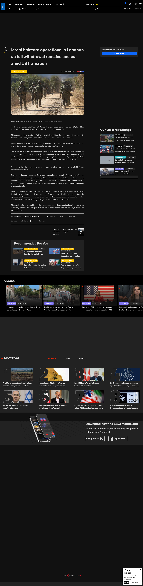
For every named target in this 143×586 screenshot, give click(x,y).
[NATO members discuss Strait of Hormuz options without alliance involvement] (125, 400)
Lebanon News (119, 168)
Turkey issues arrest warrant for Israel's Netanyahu (16, 407)
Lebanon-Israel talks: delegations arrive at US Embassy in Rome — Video (24, 308)
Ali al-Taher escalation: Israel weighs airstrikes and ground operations (33, 253)
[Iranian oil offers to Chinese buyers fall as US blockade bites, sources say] (89, 400)
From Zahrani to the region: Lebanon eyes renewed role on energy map (35, 266)
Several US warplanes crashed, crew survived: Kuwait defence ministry (124, 161)
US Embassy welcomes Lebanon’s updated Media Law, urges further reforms (124, 384)
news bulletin (30, 4)
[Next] (140, 298)
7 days (67, 358)
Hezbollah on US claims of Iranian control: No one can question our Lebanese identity (52, 384)
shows (40, 9)
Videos (9, 281)
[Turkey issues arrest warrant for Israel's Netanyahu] (18, 400)
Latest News (19, 4)
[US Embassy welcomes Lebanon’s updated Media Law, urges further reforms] (125, 377)
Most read (11, 358)
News (9, 4)
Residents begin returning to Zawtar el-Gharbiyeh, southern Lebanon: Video (60, 308)
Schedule (25, 9)
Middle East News (120, 157)
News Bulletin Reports (31, 248)
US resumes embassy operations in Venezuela (124, 139)
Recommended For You (31, 243)
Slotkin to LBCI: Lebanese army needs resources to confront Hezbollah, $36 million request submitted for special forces (99, 308)
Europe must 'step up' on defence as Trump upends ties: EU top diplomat (125, 150)
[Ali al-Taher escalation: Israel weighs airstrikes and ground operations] (18, 377)
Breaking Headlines (44, 4)
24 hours (52, 358)
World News (118, 135)
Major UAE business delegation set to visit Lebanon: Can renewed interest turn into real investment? (70, 255)
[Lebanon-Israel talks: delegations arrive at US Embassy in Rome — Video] (24, 298)
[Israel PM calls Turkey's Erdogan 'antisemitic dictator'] (89, 377)
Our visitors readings (115, 129)
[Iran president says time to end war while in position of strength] (54, 400)
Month (81, 358)
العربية (96, 9)
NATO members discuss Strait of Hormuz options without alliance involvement (123, 407)
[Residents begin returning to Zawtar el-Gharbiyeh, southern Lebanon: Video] (61, 298)
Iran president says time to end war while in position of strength (53, 407)
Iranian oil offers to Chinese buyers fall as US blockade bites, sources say (88, 407)
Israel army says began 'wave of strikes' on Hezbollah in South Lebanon (126, 172)
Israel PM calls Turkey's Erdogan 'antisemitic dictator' (87, 384)
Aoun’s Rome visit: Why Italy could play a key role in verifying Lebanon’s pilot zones (71, 266)
